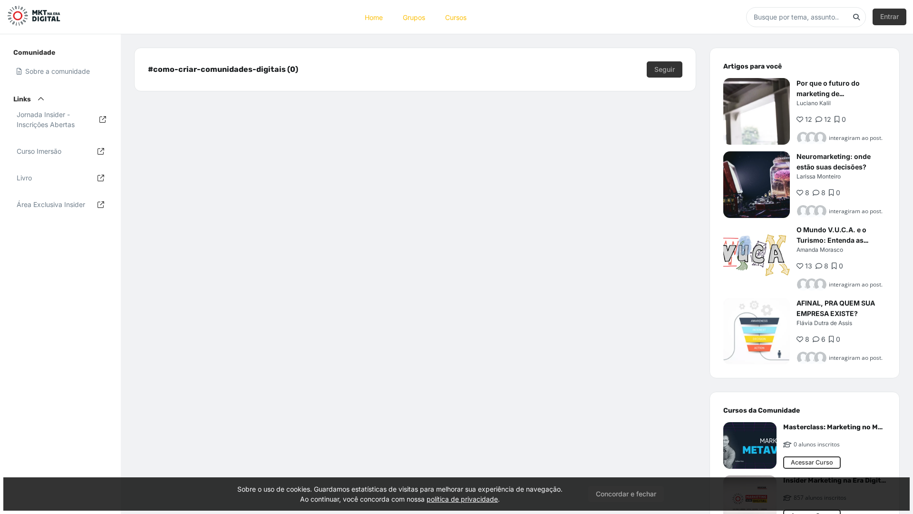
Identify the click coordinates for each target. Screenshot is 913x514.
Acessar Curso (812, 462)
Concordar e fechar (626, 494)
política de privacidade (462, 499)
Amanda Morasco (819, 249)
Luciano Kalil (813, 103)
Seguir (664, 69)
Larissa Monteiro (818, 176)
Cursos (455, 17)
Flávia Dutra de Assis (824, 322)
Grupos (414, 17)
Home (374, 17)
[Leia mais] (756, 111)
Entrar (889, 16)
